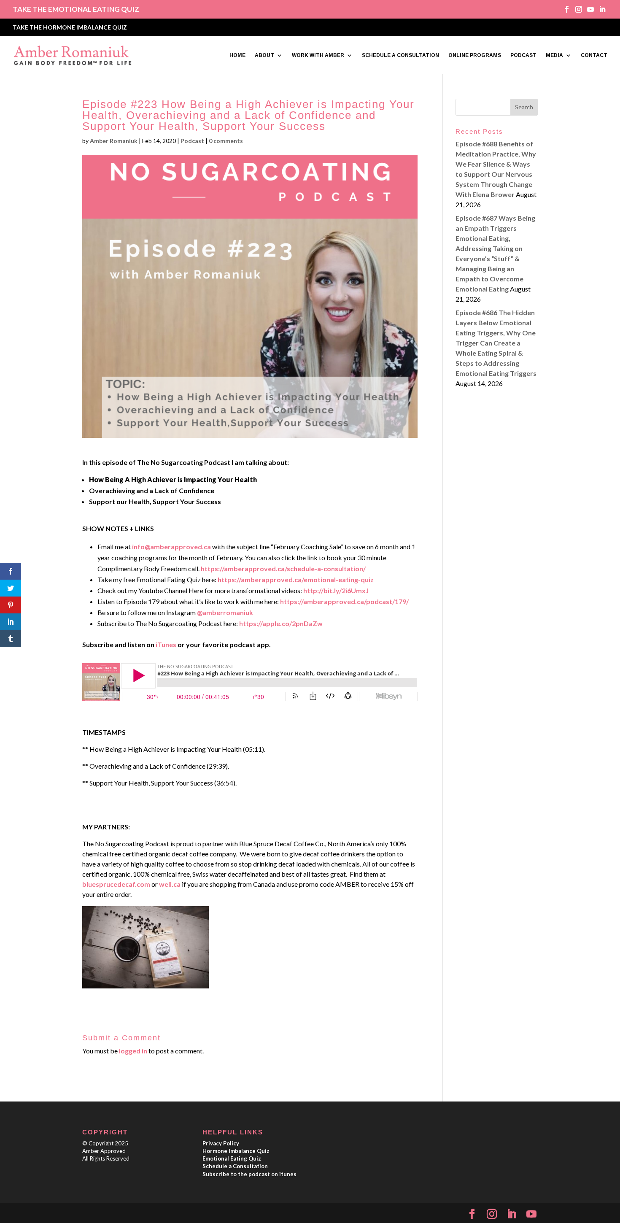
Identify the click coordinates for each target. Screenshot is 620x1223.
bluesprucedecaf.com (116, 884)
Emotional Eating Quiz (231, 1158)
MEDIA (554, 55)
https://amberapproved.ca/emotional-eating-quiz (296, 579)
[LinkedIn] (512, 1214)
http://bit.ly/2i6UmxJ (336, 590)
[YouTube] (531, 1214)
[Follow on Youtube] (587, 9)
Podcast (192, 140)
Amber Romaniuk (113, 140)
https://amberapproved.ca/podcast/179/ (344, 601)
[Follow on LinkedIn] (599, 9)
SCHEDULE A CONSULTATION (400, 55)
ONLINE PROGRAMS (474, 55)
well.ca (170, 884)
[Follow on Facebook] (564, 9)
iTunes (165, 644)
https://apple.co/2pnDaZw (281, 623)
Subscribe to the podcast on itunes (249, 1174)
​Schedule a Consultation (235, 1166)
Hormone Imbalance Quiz (236, 1150)
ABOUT (264, 55)
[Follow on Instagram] (576, 9)
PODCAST (523, 55)
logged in (133, 1051)
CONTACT (594, 55)
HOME (237, 55)
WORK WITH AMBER (318, 55)
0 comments (226, 140)
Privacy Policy (220, 1143)
